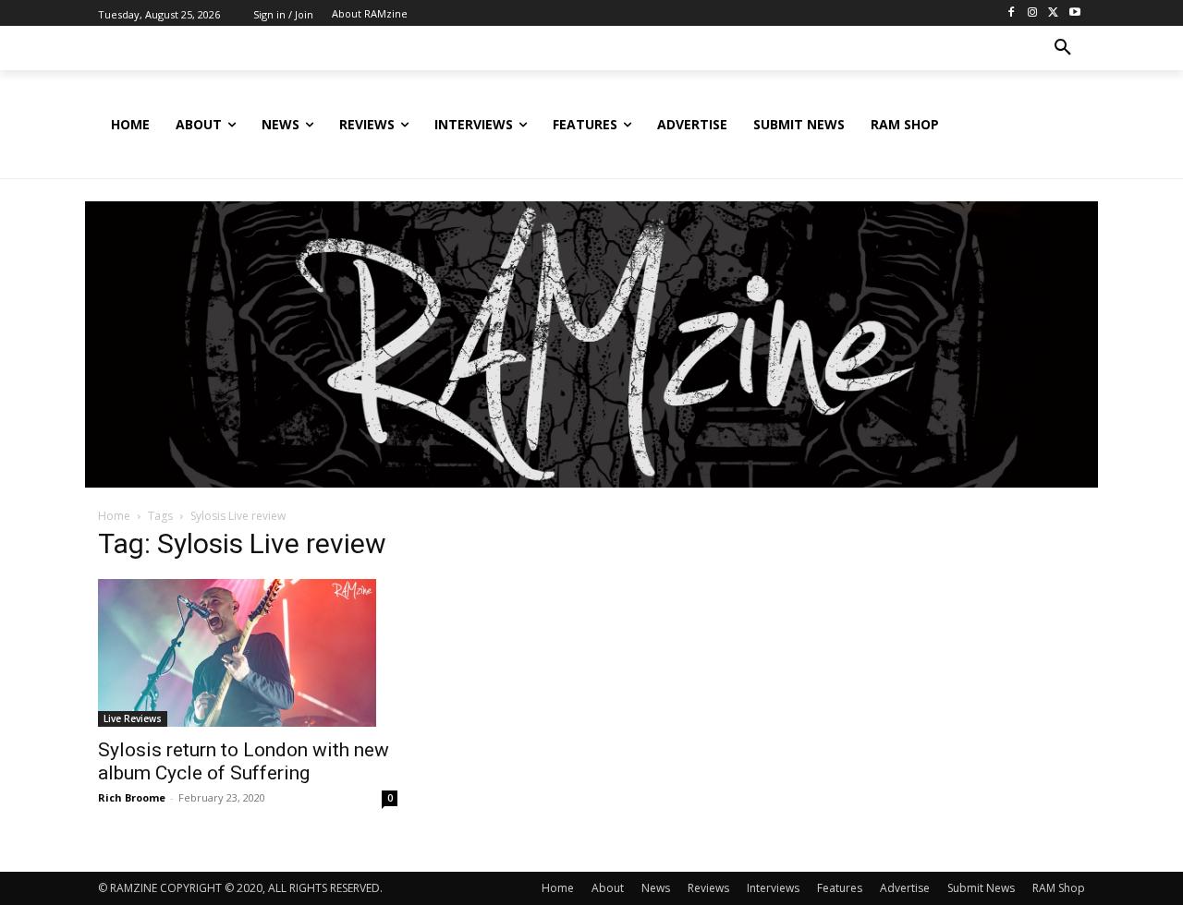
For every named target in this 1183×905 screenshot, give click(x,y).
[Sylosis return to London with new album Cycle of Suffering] (247, 653)
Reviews (708, 888)
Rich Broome (131, 797)
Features (839, 888)
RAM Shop (1058, 888)
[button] (1063, 48)
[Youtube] (1074, 13)
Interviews (773, 888)
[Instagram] (1032, 13)
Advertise (905, 888)
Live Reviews (133, 718)
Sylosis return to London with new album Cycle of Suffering (243, 761)
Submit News (981, 888)
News (655, 888)
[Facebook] (1011, 13)
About (608, 888)
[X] (1053, 13)
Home (114, 516)
